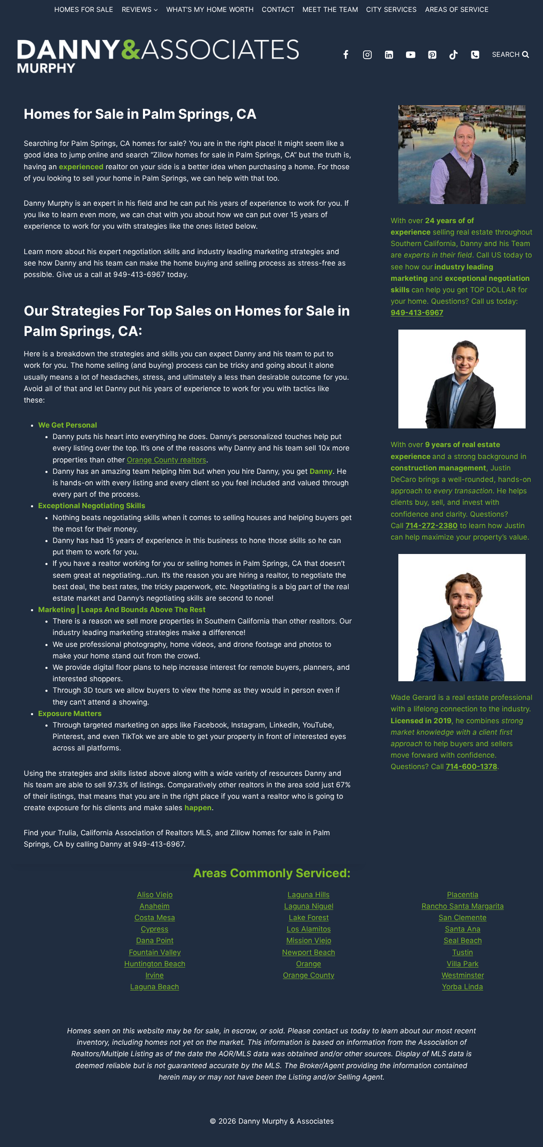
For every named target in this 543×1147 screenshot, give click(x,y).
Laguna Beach (154, 986)
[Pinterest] (432, 54)
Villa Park (463, 964)
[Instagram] (367, 54)
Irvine (155, 975)
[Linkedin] (389, 54)
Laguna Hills (309, 894)
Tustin (462, 952)
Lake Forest (309, 917)
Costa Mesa (154, 917)
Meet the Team (330, 9)
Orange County (308, 975)
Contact (278, 9)
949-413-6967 (417, 312)
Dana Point (155, 940)
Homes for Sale (83, 9)
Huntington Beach (154, 964)
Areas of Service (457, 9)
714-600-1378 (471, 766)
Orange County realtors (166, 460)
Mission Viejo (308, 940)
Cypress (154, 929)
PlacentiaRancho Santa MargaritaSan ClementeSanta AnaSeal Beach (463, 917)
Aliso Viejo (155, 894)
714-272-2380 (432, 525)
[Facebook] (345, 54)
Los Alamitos (309, 929)
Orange (308, 964)
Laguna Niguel (308, 906)
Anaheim (155, 906)
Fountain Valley (155, 952)
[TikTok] (453, 54)
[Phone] (475, 54)
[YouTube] (410, 54)
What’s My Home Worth (210, 9)
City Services (391, 9)
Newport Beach (308, 952)
